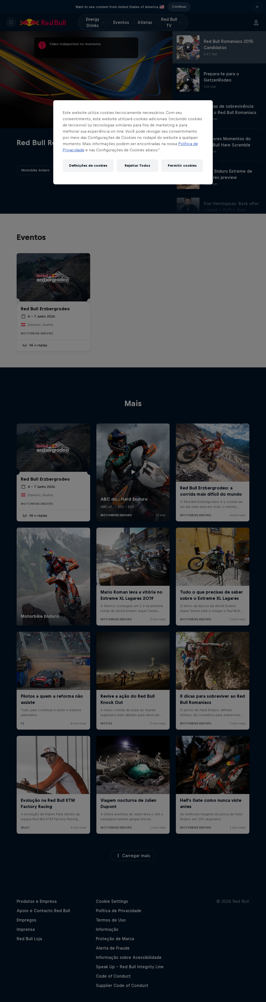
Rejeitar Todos (137, 165)
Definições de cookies (88, 165)
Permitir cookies (182, 165)
